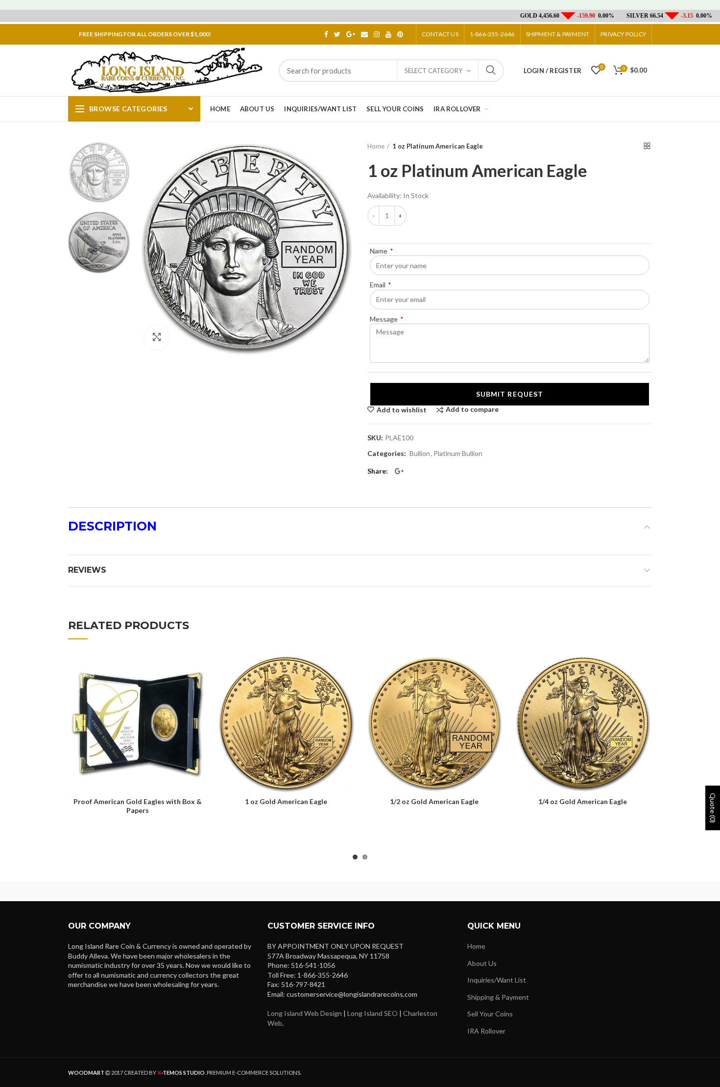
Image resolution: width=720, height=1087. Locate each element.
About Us (482, 963)
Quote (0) (713, 808)
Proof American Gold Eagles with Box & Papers (137, 805)
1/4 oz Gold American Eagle (582, 801)
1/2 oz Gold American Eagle (434, 801)
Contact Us (440, 34)
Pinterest (400, 34)
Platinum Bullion (457, 453)
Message (387, 319)
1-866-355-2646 (492, 34)
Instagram (377, 34)
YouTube (388, 34)
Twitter (337, 34)
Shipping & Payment (498, 997)
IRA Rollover (486, 1031)
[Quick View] (199, 714)
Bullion (419, 453)
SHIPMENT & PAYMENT (558, 34)
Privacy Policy (623, 34)
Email (364, 34)
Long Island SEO (372, 1013)
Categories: (386, 453)
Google (350, 34)
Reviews (87, 570)
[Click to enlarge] (156, 337)
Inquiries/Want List (496, 980)
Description (112, 526)
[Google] (399, 471)
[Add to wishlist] (199, 669)
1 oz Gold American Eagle (286, 801)
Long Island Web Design (304, 1013)
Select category (433, 71)
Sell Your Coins (490, 1014)
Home (375, 146)
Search (491, 70)
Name (381, 251)
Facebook (326, 34)
